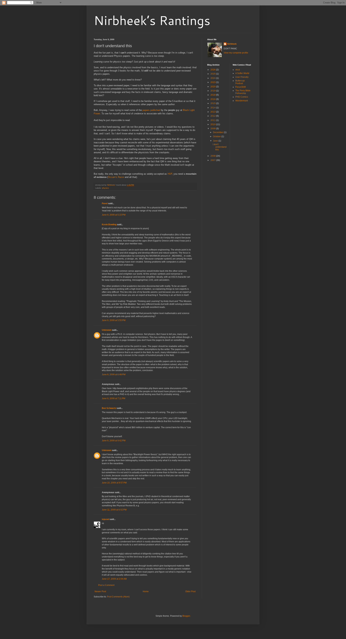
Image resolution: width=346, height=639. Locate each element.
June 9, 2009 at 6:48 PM (113, 374)
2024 (213, 78)
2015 (213, 103)
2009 (213, 128)
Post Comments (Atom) (118, 596)
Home (146, 591)
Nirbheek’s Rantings (152, 20)
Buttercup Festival (240, 81)
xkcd (237, 69)
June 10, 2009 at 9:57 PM (114, 482)
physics (105, 188)
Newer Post (100, 591)
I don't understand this (220, 147)
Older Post (190, 591)
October (217, 136)
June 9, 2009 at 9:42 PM (113, 440)
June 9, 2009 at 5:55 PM (113, 320)
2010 (213, 124)
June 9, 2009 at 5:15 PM (113, 215)
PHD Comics (241, 97)
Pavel (105, 203)
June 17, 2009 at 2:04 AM (114, 579)
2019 (213, 90)
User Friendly (242, 77)
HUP (170, 173)
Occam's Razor (116, 177)
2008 (213, 156)
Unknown (106, 330)
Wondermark (241, 100)
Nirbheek (232, 44)
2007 (213, 160)
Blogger (186, 616)
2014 (213, 107)
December (218, 132)
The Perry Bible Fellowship (242, 91)
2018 (213, 95)
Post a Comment (106, 585)
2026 (213, 69)
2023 (213, 82)
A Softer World (242, 73)
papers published (151, 110)
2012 (213, 116)
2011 (213, 120)
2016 (213, 99)
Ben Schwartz (109, 408)
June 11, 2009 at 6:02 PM (114, 509)
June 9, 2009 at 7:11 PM (113, 398)
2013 (213, 112)
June (215, 141)
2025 (213, 74)
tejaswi (105, 519)
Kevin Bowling (109, 224)
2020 (213, 86)
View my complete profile (236, 52)
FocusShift (240, 87)
